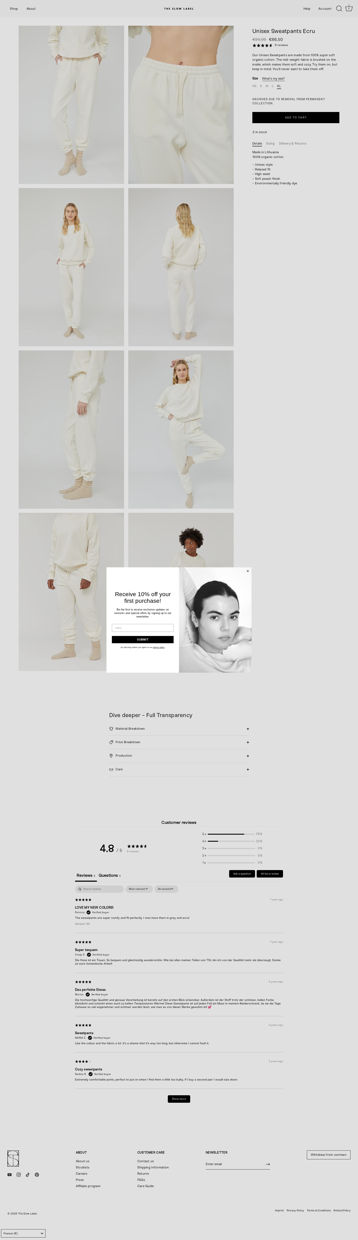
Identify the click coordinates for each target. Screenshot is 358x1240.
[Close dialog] (248, 571)
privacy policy (159, 647)
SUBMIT (143, 639)
